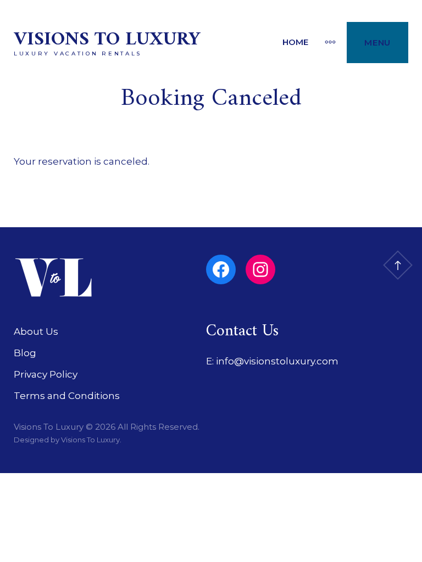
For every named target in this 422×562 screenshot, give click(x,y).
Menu (377, 42)
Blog (25, 352)
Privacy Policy (45, 374)
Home (295, 42)
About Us (36, 331)
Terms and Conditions (67, 395)
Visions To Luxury (107, 40)
